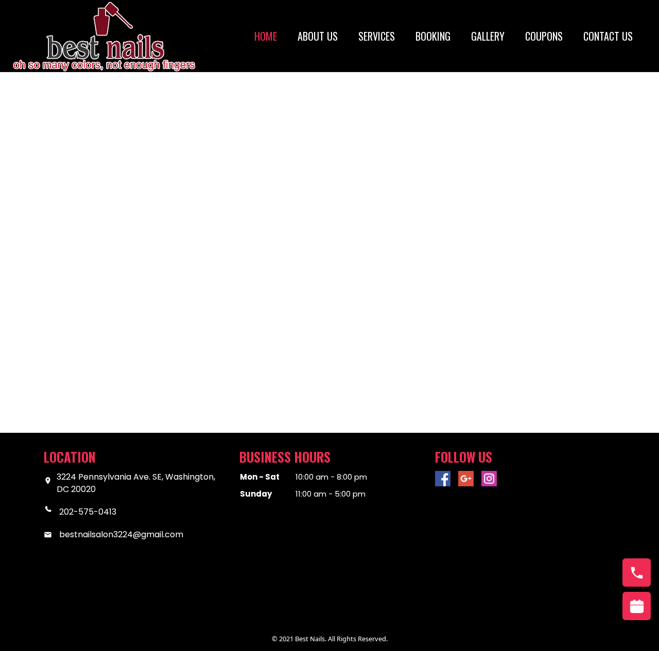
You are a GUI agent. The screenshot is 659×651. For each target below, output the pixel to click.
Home (265, 36)
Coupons (544, 36)
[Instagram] (489, 478)
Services (376, 36)
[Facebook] (442, 478)
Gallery (488, 36)
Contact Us (608, 36)
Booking (432, 36)
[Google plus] (466, 478)
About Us (318, 36)
